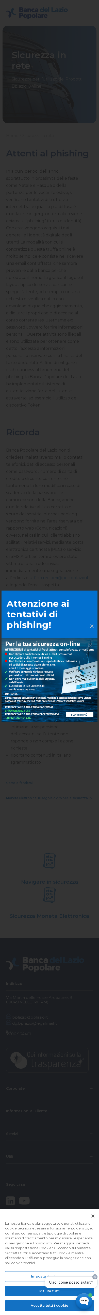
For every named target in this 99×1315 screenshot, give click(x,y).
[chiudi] (91, 622)
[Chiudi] (92, 1216)
